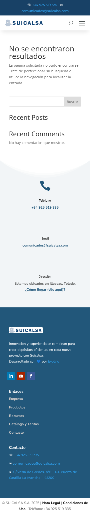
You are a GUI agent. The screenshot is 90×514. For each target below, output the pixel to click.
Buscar (72, 101)
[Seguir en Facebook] (31, 376)
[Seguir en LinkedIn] (11, 376)
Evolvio (53, 361)
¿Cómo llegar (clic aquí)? (45, 289)
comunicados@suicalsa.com (45, 11)
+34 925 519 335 (44, 5)
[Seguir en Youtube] (21, 376)
